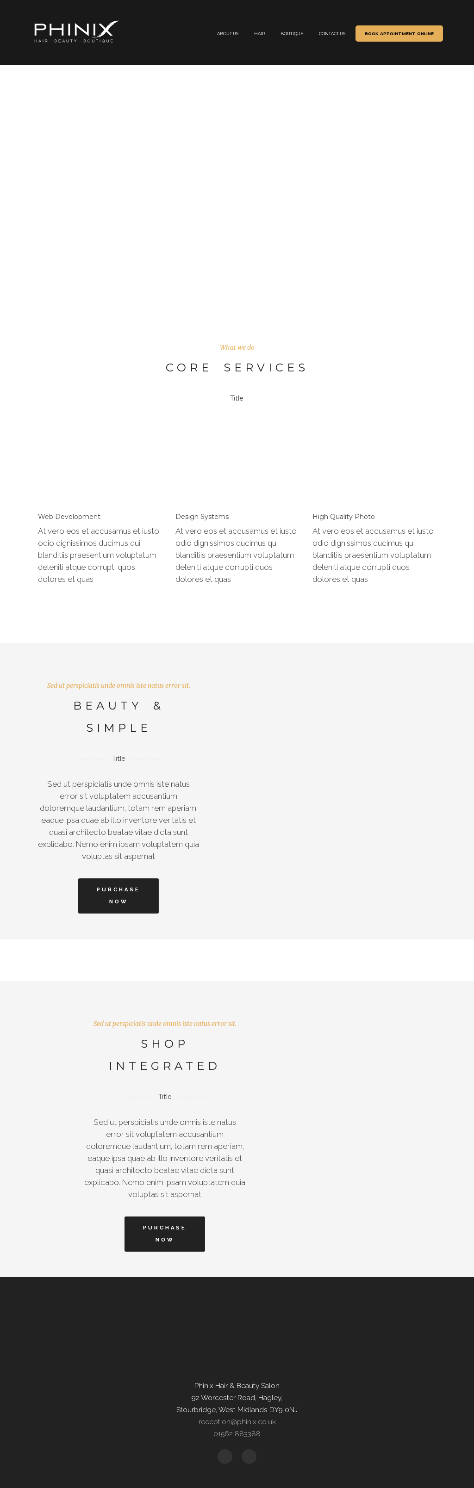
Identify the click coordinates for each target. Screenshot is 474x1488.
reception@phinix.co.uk (237, 1421)
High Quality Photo (343, 516)
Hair (259, 33)
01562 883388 (237, 1433)
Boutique (292, 33)
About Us (227, 33)
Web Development (69, 516)
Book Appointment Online (399, 33)
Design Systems (202, 516)
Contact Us (332, 33)
